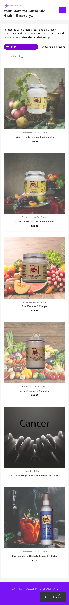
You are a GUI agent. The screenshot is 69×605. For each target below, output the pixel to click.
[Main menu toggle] (62, 10)
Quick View (34, 126)
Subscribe (51, 597)
